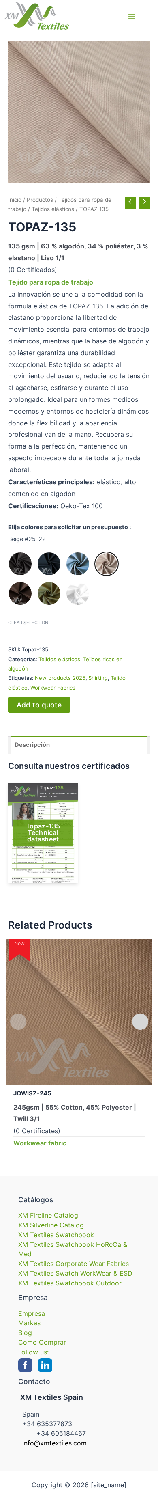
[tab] (79, 745)
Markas (29, 1323)
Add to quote (39, 705)
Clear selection (28, 622)
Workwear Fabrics (52, 687)
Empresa (31, 1313)
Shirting (98, 678)
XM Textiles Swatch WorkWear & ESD (75, 1273)
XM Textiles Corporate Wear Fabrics (73, 1263)
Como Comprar (42, 1342)
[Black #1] (20, 564)
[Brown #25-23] (20, 593)
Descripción (32, 744)
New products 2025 (60, 678)
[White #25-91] (78, 593)
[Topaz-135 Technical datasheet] (43, 833)
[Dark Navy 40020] (49, 564)
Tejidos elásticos (53, 209)
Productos (40, 199)
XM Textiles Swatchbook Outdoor (70, 1283)
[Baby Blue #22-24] (78, 564)
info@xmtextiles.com (54, 1443)
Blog (25, 1332)
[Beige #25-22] (106, 564)
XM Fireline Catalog (48, 1215)
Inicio (14, 199)
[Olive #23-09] (49, 593)
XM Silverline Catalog (51, 1225)
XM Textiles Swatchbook (56, 1235)
